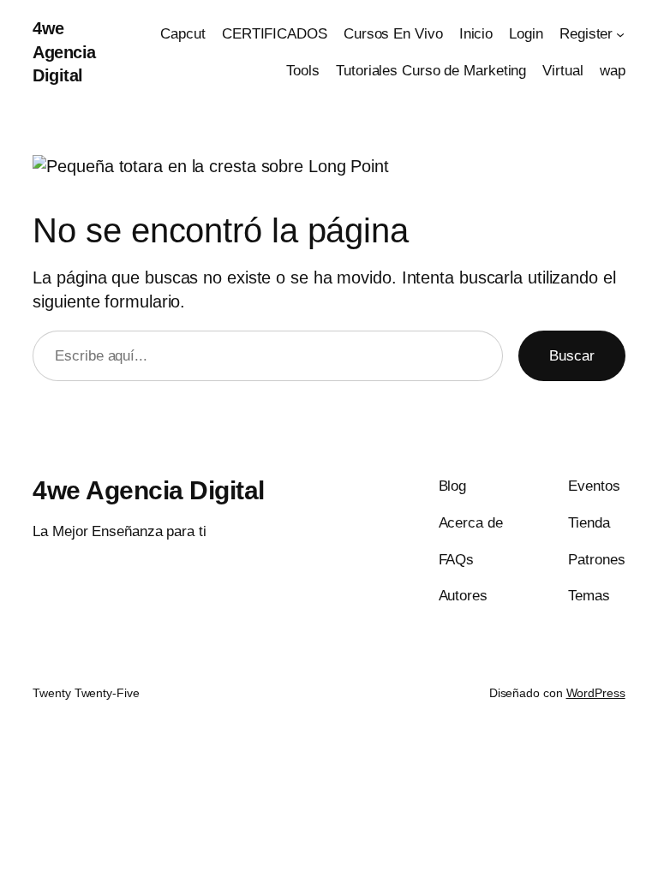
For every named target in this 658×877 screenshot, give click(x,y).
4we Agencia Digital (64, 52)
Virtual (562, 71)
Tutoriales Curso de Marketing (431, 71)
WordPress (595, 693)
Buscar (572, 356)
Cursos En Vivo (393, 34)
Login (526, 34)
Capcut (182, 34)
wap (612, 71)
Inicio (476, 34)
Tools (303, 71)
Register (586, 34)
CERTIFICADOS (274, 34)
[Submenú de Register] (620, 34)
